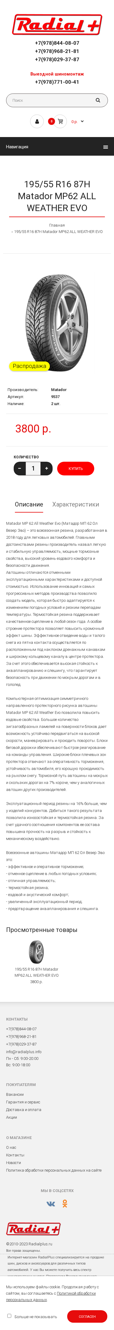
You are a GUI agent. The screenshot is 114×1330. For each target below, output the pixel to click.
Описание (29, 504)
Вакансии (15, 1094)
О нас (11, 1147)
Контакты (15, 1155)
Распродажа (29, 366)
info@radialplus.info (23, 1052)
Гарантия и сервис (23, 1102)
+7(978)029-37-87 (57, 59)
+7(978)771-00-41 (57, 82)
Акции (11, 1117)
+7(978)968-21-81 (57, 51)
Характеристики (75, 504)
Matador (59, 389)
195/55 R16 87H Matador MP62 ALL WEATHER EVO (58, 231)
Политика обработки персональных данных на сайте (54, 1170)
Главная (57, 225)
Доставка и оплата (23, 1109)
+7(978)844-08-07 (57, 43)
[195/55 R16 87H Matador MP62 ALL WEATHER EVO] (57, 323)
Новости (13, 1162)
